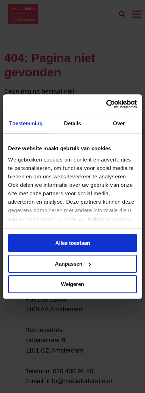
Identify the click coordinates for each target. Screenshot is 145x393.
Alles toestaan (72, 243)
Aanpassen (68, 264)
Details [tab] (72, 123)
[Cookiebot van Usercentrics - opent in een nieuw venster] (106, 104)
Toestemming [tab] (26, 123)
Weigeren (72, 284)
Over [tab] (119, 123)
